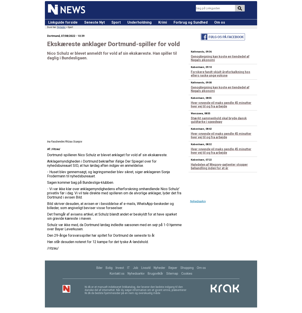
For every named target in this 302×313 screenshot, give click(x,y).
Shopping (187, 268)
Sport (116, 22)
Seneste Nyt (94, 22)
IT (128, 268)
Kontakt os (117, 273)
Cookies (186, 273)
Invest (120, 268)
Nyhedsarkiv (198, 201)
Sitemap (172, 273)
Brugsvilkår (155, 273)
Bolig (109, 268)
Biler (99, 268)
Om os (219, 22)
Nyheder (61, 27)
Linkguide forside (63, 22)
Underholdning (139, 22)
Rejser (172, 268)
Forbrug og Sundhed (191, 22)
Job (135, 268)
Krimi (162, 22)
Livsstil (146, 268)
